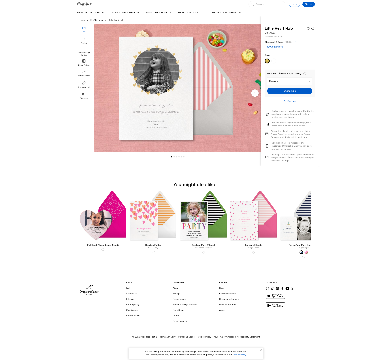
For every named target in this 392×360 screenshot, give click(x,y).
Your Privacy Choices (224, 337)
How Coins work (274, 46)
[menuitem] (91, 12)
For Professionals (224, 12)
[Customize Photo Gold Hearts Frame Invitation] (177, 88)
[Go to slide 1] (171, 156)
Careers (177, 315)
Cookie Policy (204, 337)
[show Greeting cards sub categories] (170, 13)
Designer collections (229, 299)
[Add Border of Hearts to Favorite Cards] (253, 252)
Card (84, 32)
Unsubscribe (132, 310)
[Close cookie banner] (261, 350)
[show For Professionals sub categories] (240, 13)
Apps (221, 310)
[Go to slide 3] (174, 156)
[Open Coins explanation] (295, 42)
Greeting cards (156, 12)
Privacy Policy (239, 354)
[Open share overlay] (313, 28)
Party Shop (178, 310)
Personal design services (185, 304)
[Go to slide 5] (179, 156)
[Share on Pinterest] (277, 288)
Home (82, 20)
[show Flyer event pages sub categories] (138, 13)
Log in (294, 4)
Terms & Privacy (167, 337)
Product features (227, 304)
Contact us (131, 293)
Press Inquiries (180, 321)
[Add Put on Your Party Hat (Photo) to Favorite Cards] (304, 257)
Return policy (132, 304)
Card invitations (88, 12)
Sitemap (130, 299)
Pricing (176, 293)
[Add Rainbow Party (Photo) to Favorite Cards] (203, 252)
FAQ (128, 288)
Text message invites (84, 54)
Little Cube (270, 33)
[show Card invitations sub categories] (103, 13)
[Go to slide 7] (184, 156)
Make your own (188, 12)
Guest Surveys (84, 75)
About (176, 288)
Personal (274, 81)
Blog (221, 288)
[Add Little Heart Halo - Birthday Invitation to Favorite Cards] (308, 28)
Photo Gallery (84, 65)
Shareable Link (84, 87)
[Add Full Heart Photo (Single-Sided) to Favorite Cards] (103, 250)
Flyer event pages (123, 12)
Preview (84, 43)
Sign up (308, 4)
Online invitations (227, 293)
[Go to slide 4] (176, 156)
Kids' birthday (96, 20)
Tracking (84, 98)
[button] (304, 73)
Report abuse (132, 315)
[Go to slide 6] (181, 156)
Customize (290, 90)
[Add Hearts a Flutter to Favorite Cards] (153, 252)
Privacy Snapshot (186, 337)
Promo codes (179, 299)
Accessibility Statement (248, 337)
